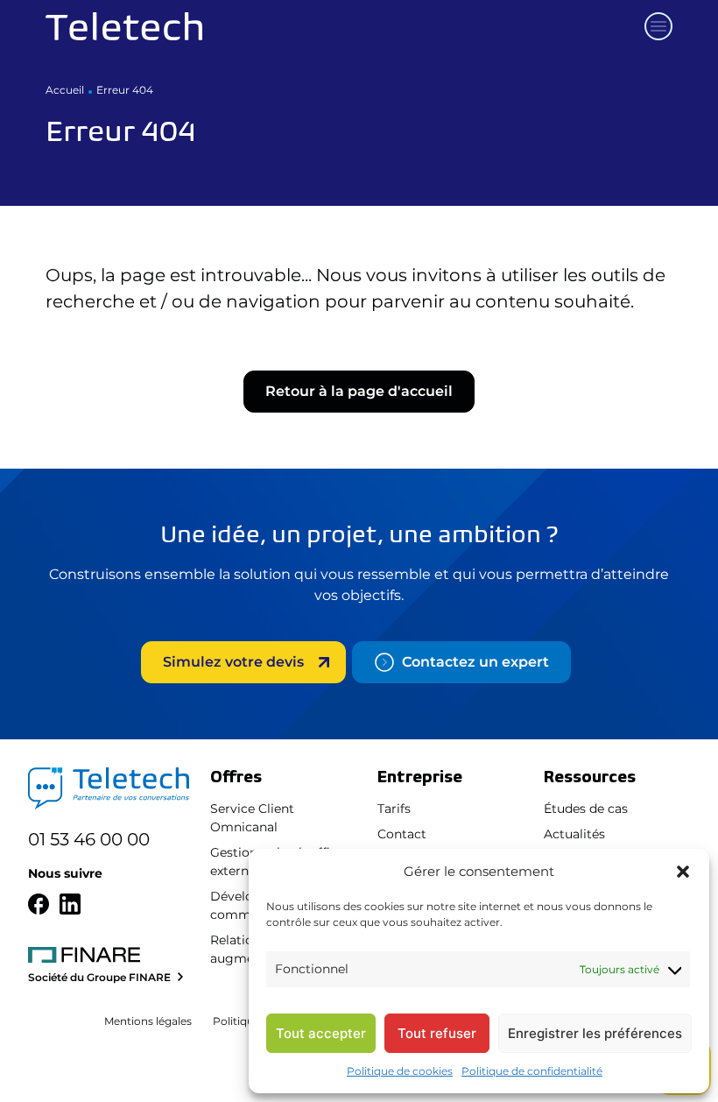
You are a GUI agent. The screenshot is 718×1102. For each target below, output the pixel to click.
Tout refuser (437, 1033)
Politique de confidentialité (531, 1070)
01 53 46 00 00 (89, 839)
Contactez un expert (475, 661)
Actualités (574, 834)
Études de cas (586, 808)
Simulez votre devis (233, 661)
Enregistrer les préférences (595, 1033)
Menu (658, 26)
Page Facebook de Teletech (38, 904)
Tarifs (394, 808)
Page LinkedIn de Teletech (70, 904)
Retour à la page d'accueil (359, 391)
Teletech (124, 26)
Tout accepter (321, 1033)
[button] (683, 871)
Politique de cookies (400, 1070)
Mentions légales (148, 1021)
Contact (401, 834)
